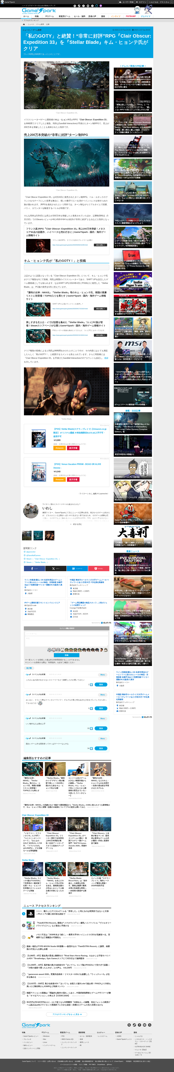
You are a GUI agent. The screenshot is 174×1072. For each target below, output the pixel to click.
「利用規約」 (51, 662)
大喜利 (119, 1036)
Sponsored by (96, 622)
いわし (47, 508)
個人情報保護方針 (87, 1061)
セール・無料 (79, 16)
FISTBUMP (131, 16)
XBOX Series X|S (67, 1039)
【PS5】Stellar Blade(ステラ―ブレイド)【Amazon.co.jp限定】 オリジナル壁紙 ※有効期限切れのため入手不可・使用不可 (79, 432)
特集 (37, 16)
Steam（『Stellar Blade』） (37, 562)
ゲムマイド (146, 16)
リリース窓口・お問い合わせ (47, 1061)
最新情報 (81, 1032)
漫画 (103, 16)
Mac (44, 1039)
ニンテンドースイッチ (69, 1047)
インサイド (116, 16)
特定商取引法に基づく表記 (141, 1061)
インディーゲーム (49, 1045)
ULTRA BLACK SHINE (142, 1047)
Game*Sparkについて (29, 1061)
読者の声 (92, 16)
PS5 (63, 1036)
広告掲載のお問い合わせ (65, 1061)
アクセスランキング (31, 20)
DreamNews (101, 1064)
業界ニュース (84, 1042)
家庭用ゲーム (64, 16)
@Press (109, 1064)
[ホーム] (23, 24)
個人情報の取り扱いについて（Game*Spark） (109, 1061)
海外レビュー (28, 1045)
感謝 (106, 358)
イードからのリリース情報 (68, 1064)
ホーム (26, 16)
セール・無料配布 (86, 1036)
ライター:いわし (86, 494)
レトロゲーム (102, 1036)
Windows (46, 1036)
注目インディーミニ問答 (31, 1048)
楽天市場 (73, 448)
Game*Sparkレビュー (30, 1036)
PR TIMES (92, 1064)
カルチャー (101, 1032)
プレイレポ (27, 1039)
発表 (81, 1039)
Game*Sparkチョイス (124, 1039)
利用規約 (129, 1061)
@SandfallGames (33, 555)
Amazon (60, 448)
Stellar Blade (28, 860)
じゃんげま (139, 1036)
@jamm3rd (30, 552)
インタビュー (28, 1042)
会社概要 (77, 1061)
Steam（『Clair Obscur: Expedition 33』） (43, 559)
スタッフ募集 (83, 1064)
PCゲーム (49, 16)
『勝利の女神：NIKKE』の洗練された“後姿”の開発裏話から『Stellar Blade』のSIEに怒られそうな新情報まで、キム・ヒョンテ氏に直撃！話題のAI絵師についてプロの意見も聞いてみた (66, 806)
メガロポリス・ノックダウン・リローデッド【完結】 (143, 1041)
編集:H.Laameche (100, 494)
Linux (45, 1042)
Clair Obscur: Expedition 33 (35, 815)
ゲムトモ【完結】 (141, 1050)
